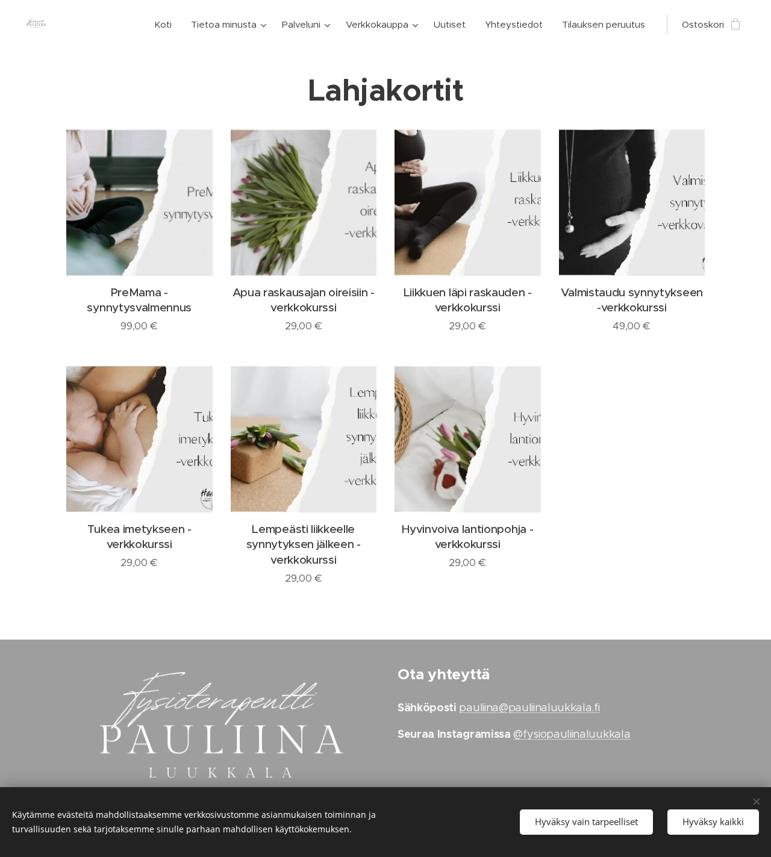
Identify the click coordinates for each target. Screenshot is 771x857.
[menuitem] (166, 25)
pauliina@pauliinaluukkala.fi (529, 707)
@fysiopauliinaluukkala (571, 734)
